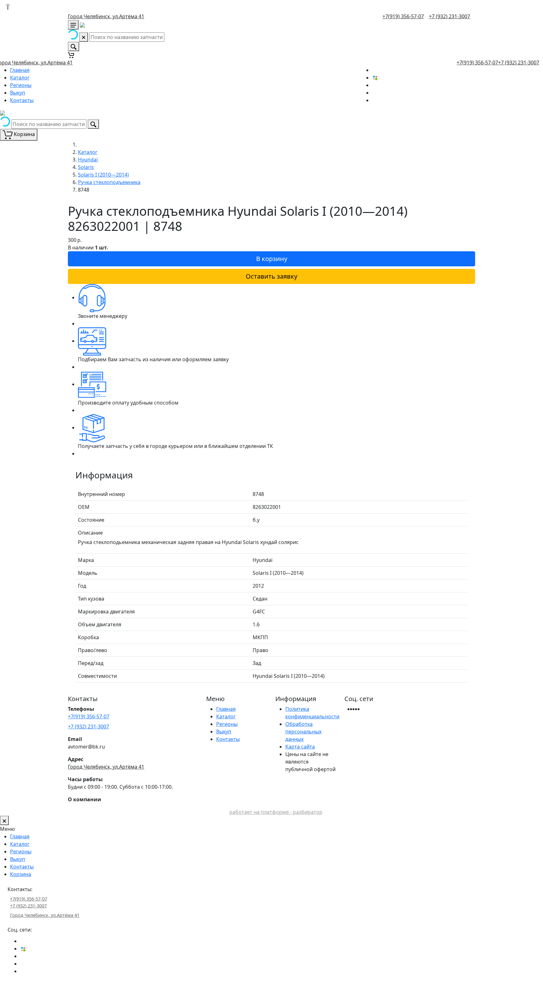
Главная (20, 70)
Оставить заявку (271, 276)
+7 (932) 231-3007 (449, 16)
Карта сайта (300, 746)
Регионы (20, 85)
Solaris (86, 167)
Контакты (22, 100)
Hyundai (88, 159)
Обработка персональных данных (303, 732)
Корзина (20, 874)
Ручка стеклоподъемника (109, 182)
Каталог (20, 77)
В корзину (271, 258)
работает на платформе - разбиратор (275, 811)
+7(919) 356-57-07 (403, 16)
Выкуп (17, 92)
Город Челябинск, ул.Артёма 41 (106, 16)
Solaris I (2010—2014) (103, 174)
